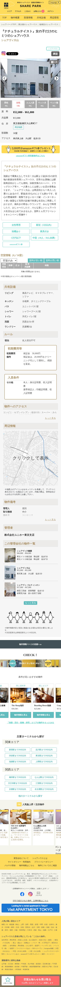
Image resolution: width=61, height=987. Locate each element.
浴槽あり (16, 231)
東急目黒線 (9, 969)
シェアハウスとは (39, 858)
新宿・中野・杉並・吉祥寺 (44, 924)
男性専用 (13, 940)
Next (56, 78)
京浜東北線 (46, 964)
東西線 (17, 964)
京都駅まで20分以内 (17, 789)
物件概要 (15, 17)
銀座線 (38, 964)
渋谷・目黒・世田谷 (23, 927)
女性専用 (16, 225)
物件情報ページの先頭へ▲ (30, 644)
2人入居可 (29, 945)
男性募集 (21, 945)
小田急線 (18, 969)
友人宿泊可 (33, 940)
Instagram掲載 (48, 948)
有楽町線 (26, 969)
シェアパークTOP (8, 24)
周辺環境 (54, 17)
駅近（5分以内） (44, 225)
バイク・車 (36, 943)
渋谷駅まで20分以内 (17, 756)
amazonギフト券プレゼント (30, 954)
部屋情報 (28, 17)
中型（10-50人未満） (20, 951)
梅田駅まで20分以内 (17, 777)
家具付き (44, 231)
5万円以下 (16, 238)
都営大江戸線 (47, 966)
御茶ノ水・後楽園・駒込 (10, 924)
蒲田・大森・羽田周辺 (17, 930)
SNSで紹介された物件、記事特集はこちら (30, 901)
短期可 (12, 948)
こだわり (27, 11)
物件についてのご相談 (47, 865)
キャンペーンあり (13, 954)
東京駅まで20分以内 (44, 756)
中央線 (23, 964)
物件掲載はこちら (26, 865)
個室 (43, 954)
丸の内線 (31, 964)
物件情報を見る (20, 715)
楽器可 (37, 945)
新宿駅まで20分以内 (17, 750)
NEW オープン (37, 948)
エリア (9, 11)
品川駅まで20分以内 (44, 750)
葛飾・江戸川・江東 (50, 930)
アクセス (18, 11)
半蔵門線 (24, 966)
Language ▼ (54, 2)
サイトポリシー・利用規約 (19, 862)
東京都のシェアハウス (27, 24)
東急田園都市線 (34, 966)
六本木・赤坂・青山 (34, 930)
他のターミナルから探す (30, 796)
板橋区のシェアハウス (48, 24)
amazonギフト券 (16, 244)
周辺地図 (18, 127)
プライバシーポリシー (43, 862)
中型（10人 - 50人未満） (44, 238)
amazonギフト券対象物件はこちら (30, 156)
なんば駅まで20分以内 (44, 777)
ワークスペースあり (23, 948)
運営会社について (21, 858)
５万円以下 (46, 943)
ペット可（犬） (46, 945)
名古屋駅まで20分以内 (44, 789)
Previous (4, 78)
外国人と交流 (22, 940)
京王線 (10, 964)
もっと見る (30, 603)
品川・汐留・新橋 (38, 927)
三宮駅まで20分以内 (44, 783)
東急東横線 (9, 966)
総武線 (17, 966)
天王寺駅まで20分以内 (17, 783)
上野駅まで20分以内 (44, 761)
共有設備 (41, 17)
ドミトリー (50, 954)
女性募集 (13, 945)
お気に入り (38, 11)
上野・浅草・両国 (27, 924)
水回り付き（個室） (46, 940)
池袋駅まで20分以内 (17, 761)
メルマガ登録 (9, 865)
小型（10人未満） (35, 951)
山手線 (4, 964)
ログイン (51, 11)
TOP (4, 17)
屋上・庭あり (17, 943)
